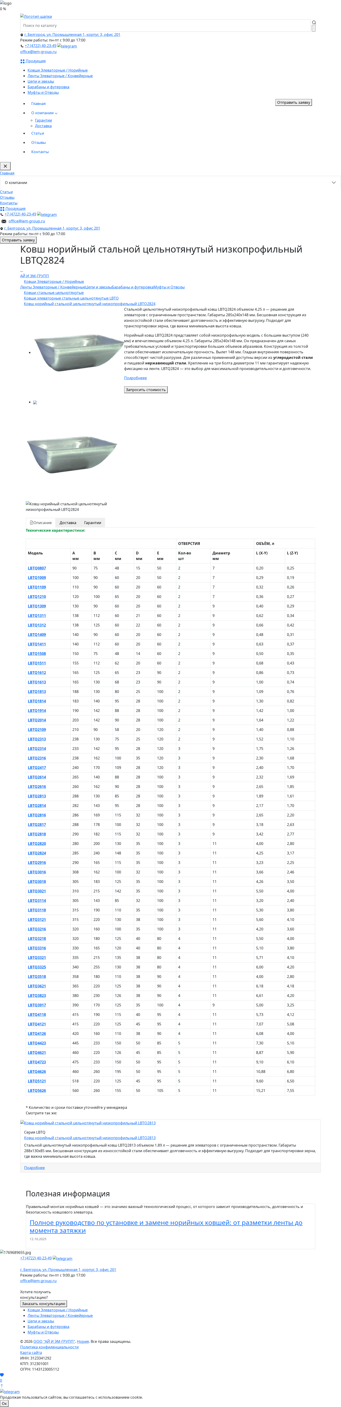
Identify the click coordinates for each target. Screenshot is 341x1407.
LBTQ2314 (37, 748)
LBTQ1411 (37, 644)
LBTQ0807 (37, 568)
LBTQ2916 (37, 862)
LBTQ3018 (37, 881)
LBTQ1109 (37, 587)
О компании (43, 112)
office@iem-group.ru (38, 51)
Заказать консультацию (43, 1303)
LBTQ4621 (37, 1052)
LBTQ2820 (37, 843)
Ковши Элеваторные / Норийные (58, 70)
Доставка (43, 125)
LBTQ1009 (37, 577)
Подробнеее (135, 377)
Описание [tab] (42, 522)
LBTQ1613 (37, 682)
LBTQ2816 (37, 815)
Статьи (37, 133)
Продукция (35, 60)
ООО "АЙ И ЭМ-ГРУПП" (54, 1341)
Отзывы (38, 142)
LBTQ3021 (37, 891)
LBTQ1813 (37, 691)
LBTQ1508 (37, 653)
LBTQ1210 (37, 596)
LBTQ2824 (37, 853)
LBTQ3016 (37, 872)
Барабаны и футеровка (48, 86)
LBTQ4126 (37, 1033)
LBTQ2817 (37, 824)
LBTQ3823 (37, 995)
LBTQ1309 (37, 606)
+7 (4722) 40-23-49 (40, 45)
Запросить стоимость (146, 389)
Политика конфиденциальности (49, 1347)
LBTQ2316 (37, 758)
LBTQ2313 (37, 739)
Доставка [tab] (68, 522)
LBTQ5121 (37, 1081)
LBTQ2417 (37, 767)
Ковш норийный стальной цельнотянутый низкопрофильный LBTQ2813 (90, 1137)
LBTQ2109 (37, 729)
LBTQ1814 (37, 701)
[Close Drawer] (5, 166)
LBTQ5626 (37, 1090)
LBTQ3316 (37, 948)
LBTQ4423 (37, 1043)
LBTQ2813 (37, 796)
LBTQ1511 (37, 663)
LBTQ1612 (37, 672)
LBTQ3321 (37, 957)
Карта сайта (31, 1352)
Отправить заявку (293, 102)
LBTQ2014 (37, 720)
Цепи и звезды (41, 81)
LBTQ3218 (37, 938)
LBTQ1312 (37, 625)
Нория (83, 1341)
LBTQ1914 (37, 710)
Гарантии (43, 120)
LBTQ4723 (37, 1062)
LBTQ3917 (37, 1005)
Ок (4, 1403)
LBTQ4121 (37, 1024)
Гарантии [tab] (92, 522)
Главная (38, 103)
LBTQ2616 (37, 786)
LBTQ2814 (37, 805)
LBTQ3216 (37, 929)
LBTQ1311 (37, 615)
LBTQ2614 (37, 777)
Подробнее (34, 1167)
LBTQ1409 (37, 634)
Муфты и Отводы (43, 92)
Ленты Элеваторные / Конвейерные (60, 75)
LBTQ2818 (37, 834)
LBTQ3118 (37, 910)
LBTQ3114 (37, 900)
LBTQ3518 (37, 976)
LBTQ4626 (37, 1071)
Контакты (40, 151)
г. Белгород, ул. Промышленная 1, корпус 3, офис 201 (72, 34)
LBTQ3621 (37, 986)
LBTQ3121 (37, 919)
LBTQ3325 (37, 967)
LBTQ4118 (37, 1014)
